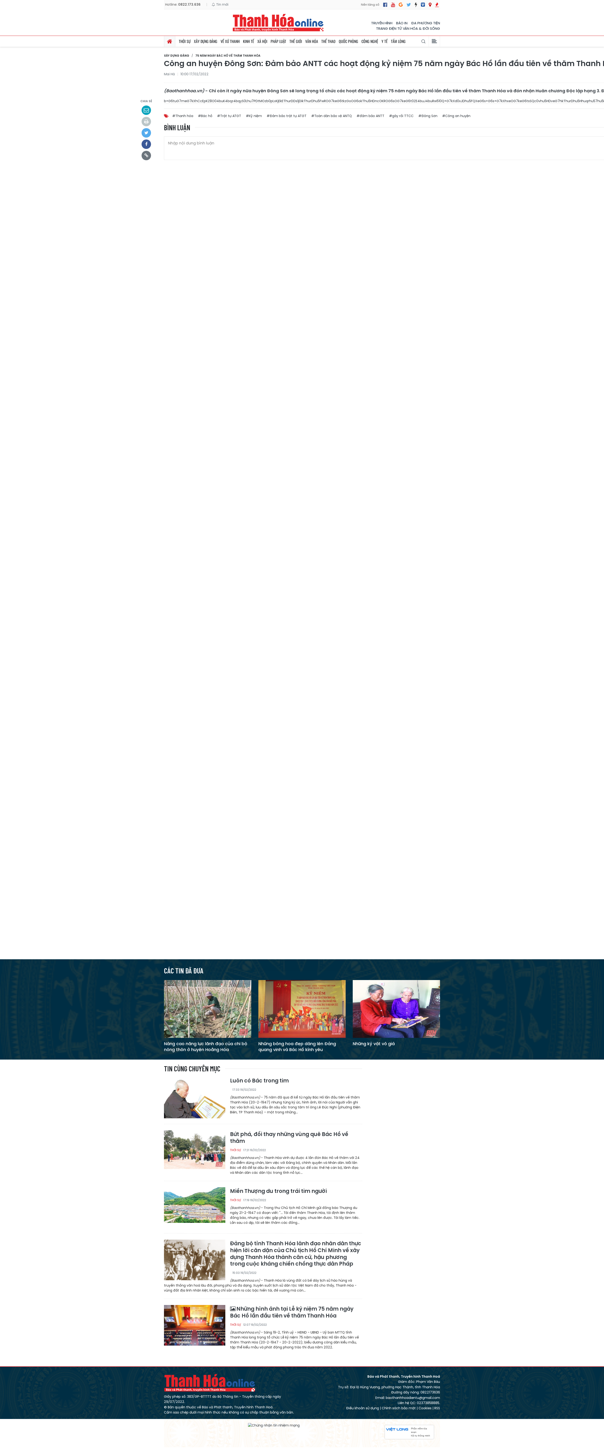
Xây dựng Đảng (205, 41)
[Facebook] (385, 4)
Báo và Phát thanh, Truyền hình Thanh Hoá (210, 1383)
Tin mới (221, 4)
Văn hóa (311, 41)
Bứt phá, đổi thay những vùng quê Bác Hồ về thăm (289, 1138)
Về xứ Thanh (230, 41)
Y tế (385, 41)
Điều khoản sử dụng (362, 1408)
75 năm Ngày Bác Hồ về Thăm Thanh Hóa (227, 56)
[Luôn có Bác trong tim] (194, 1097)
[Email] (146, 110)
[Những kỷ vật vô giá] (396, 1009)
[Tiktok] (416, 4)
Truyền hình (381, 23)
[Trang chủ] (169, 41)
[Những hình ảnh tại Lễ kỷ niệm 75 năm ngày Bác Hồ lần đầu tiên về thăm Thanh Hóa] (194, 1325)
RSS (437, 1408)
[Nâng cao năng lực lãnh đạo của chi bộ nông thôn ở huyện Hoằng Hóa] (207, 1009)
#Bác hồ (205, 116)
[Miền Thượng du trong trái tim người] (194, 1207)
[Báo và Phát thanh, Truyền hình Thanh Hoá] (278, 22)
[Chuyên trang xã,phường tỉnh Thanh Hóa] (430, 4)
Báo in (401, 23)
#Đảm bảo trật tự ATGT (286, 116)
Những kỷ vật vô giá (374, 1044)
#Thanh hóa (182, 116)
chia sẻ (146, 101)
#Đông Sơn (427, 116)
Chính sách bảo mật (399, 1408)
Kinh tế (248, 41)
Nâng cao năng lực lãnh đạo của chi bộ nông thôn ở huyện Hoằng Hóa (205, 1046)
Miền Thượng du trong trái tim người (278, 1191)
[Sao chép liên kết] (146, 155)
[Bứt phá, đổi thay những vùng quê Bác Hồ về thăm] (194, 1150)
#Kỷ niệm (254, 116)
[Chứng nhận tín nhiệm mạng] (274, 1426)
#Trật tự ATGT (229, 116)
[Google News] (401, 4)
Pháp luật (278, 41)
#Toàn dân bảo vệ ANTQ (331, 116)
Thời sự (185, 41)
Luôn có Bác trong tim (259, 1080)
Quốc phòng (348, 41)
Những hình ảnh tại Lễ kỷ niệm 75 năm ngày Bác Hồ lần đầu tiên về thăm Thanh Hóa (291, 1312)
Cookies (425, 1408)
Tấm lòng (398, 41)
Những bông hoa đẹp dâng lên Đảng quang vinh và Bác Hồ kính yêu (297, 1046)
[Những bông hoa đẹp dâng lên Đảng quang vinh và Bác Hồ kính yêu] (302, 1009)
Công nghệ (369, 41)
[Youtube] (393, 4)
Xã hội (262, 41)
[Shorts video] (437, 4)
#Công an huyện (456, 116)
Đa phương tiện (425, 23)
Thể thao (328, 41)
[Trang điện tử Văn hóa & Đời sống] (423, 4)
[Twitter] (409, 4)
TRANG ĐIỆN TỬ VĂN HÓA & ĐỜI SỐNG (408, 28)
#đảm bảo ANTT (370, 116)
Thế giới (295, 41)
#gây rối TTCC (401, 116)
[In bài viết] (146, 121)
